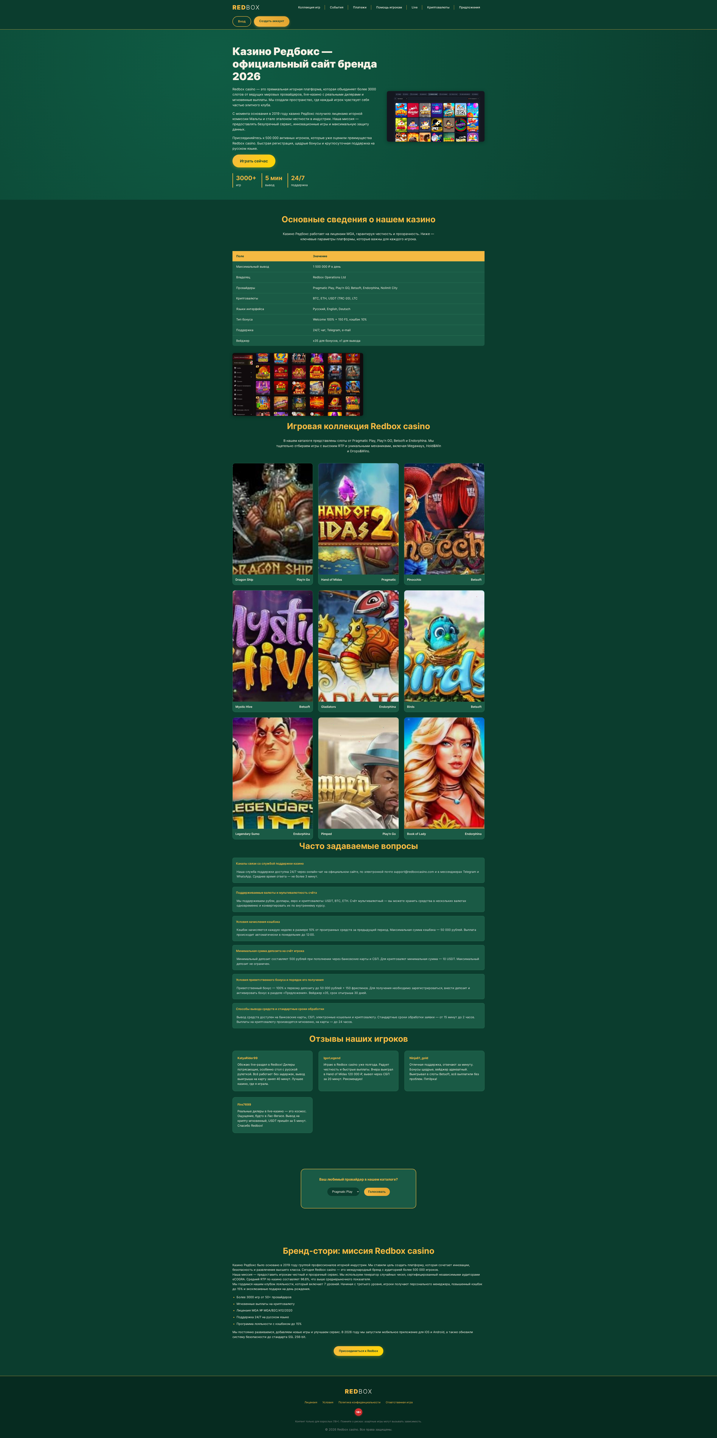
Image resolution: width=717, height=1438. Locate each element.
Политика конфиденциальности (360, 1402)
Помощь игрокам (389, 7)
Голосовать (377, 1191)
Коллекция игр (309, 7)
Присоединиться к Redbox (358, 1351)
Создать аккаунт (271, 21)
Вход (242, 21)
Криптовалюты (438, 7)
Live (415, 7)
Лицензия (311, 1402)
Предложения (469, 7)
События (336, 7)
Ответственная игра (399, 1402)
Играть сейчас (254, 161)
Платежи (360, 7)
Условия (327, 1402)
